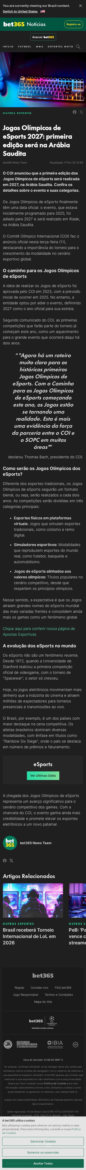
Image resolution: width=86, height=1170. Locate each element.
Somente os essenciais (43, 1152)
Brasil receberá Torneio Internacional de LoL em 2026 (29, 936)
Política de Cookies (55, 1083)
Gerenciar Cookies (43, 1141)
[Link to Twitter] (81, 114)
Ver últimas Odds (43, 775)
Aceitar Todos (43, 1163)
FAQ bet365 (63, 987)
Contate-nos (39, 987)
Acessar (37, 37)
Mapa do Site (43, 1001)
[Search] (78, 46)
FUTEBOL (25, 46)
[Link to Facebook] (75, 114)
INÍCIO (8, 46)
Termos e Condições (59, 994)
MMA (40, 46)
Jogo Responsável (25, 994)
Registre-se (74, 24)
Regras (19, 987)
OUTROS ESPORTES (17, 113)
